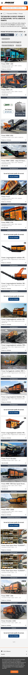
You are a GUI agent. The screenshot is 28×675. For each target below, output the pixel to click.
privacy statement (19, 666)
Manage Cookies (7, 666)
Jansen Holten (14, 491)
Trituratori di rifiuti (12, 13)
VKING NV (14, 628)
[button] (7, 34)
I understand (14, 671)
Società (3, 654)
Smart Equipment (14, 602)
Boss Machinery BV (14, 168)
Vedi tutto (9, 112)
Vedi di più (24, 28)
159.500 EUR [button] (4, 489)
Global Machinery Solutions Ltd (13, 97)
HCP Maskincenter (14, 265)
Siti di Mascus (6, 651)
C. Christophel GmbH (13, 71)
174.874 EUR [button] (4, 95)
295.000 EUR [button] (4, 166)
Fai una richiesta (13, 176)
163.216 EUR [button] (4, 463)
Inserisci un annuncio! (25, 2)
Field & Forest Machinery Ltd (14, 465)
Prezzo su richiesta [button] (6, 69)
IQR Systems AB (13, 552)
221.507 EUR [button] (4, 227)
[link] (14, 55)
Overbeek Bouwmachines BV (14, 142)
